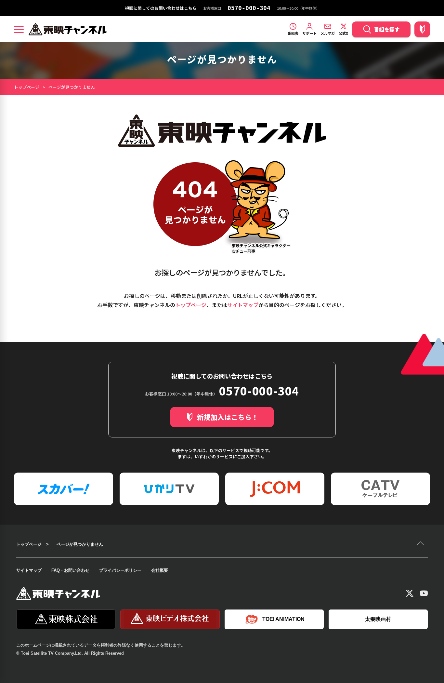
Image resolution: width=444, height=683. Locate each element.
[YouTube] (424, 593)
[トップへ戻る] (421, 544)
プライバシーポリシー (120, 570)
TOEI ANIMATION (283, 619)
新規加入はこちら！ (227, 417)
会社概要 (159, 570)
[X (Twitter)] (409, 593)
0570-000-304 (249, 8)
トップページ (26, 87)
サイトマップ (242, 305)
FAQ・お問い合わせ (70, 570)
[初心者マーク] (422, 29)
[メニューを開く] (19, 29)
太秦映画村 (378, 619)
